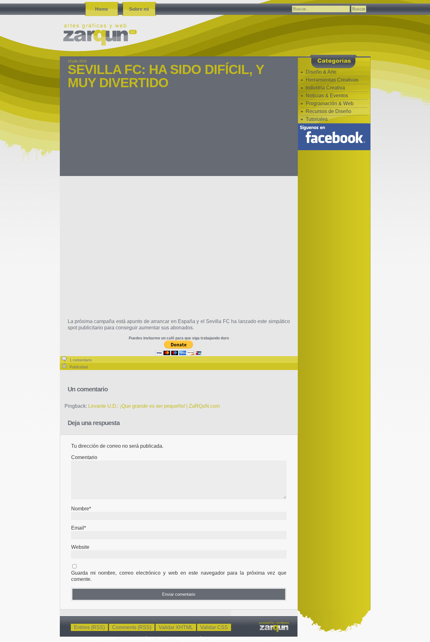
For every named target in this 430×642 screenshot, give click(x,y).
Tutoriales (317, 119)
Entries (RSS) (89, 627)
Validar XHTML (176, 627)
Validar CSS (214, 627)
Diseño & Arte (321, 72)
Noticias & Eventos (327, 95)
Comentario (84, 457)
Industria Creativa (325, 87)
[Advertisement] (179, 136)
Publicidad (79, 367)
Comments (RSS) (131, 627)
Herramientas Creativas (332, 79)
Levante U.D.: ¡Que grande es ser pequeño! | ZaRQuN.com (154, 406)
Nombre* (81, 508)
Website (80, 547)
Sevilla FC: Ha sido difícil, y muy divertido (166, 76)
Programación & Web (330, 103)
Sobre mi (139, 9)
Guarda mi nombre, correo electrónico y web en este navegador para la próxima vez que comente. (178, 576)
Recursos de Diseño (328, 111)
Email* (78, 528)
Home (101, 9)
